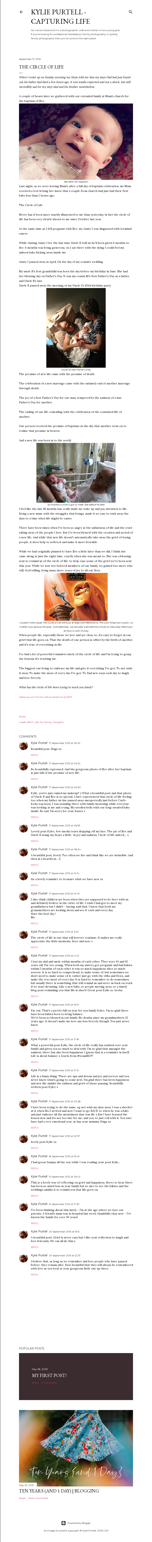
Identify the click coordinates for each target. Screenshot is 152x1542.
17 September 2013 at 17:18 (64, 1039)
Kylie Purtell (39, 743)
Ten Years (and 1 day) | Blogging (59, 1491)
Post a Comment (38, 1498)
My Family (46, 722)
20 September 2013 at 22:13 (64, 1255)
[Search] (130, 11)
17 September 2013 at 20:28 (65, 1101)
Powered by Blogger (79, 1522)
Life (36, 722)
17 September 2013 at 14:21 (64, 955)
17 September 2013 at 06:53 (64, 825)
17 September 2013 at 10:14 (64, 873)
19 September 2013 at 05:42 (64, 1176)
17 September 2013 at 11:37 (64, 931)
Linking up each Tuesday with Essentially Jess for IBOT (45, 697)
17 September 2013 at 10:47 (64, 893)
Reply (35, 754)
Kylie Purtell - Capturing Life (60, 16)
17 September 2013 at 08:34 (65, 849)
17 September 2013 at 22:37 (64, 1136)
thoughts (58, 722)
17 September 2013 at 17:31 (64, 1070)
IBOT (30, 722)
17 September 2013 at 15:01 (64, 1004)
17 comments (49, 1382)
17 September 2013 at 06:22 (64, 763)
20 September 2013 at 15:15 (64, 1231)
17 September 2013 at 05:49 (64, 743)
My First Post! (49, 1375)
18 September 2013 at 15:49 (64, 1156)
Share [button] (22, 716)
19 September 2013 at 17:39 (64, 1204)
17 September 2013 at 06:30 (65, 787)
